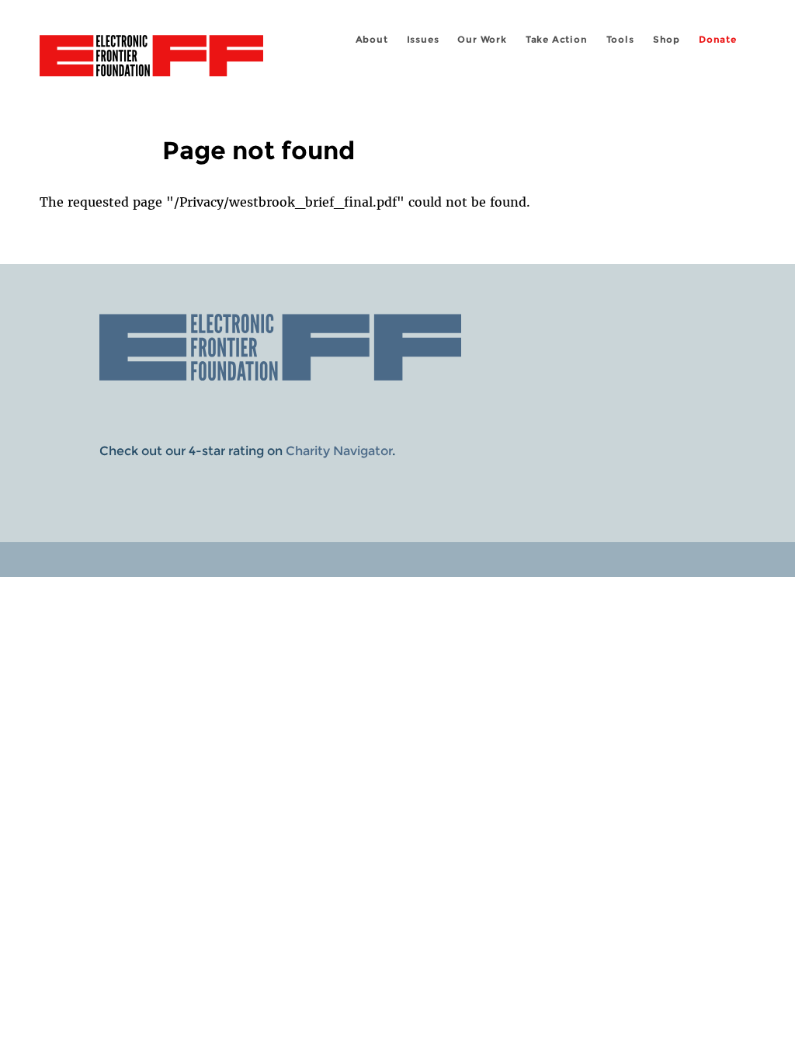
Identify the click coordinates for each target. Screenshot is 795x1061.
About (372, 39)
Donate (718, 39)
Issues (423, 39)
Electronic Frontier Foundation (151, 58)
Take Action (557, 39)
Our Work (481, 39)
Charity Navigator (339, 451)
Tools (620, 39)
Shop (666, 39)
